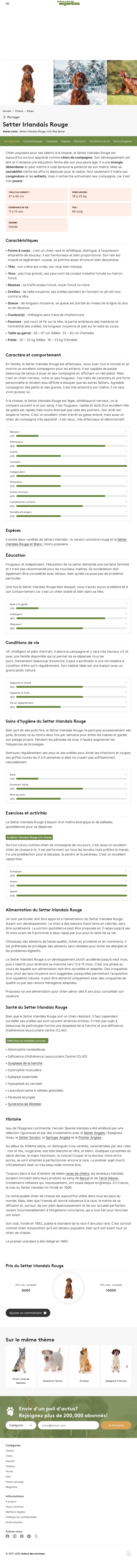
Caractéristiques (33, 141)
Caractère (52, 141)
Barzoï (84, 1178)
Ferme (9, 1471)
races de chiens (77, 1173)
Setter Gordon (29, 1137)
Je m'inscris (116, 1425)
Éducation (80, 141)
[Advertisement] (68, 33)
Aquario (10, 1460)
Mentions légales (15, 1511)
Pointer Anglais (89, 1137)
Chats (9, 1455)
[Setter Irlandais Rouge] (27, 82)
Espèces (65, 141)
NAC (8, 1476)
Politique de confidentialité (21, 1517)
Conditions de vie (99, 141)
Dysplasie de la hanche (25, 1063)
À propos (11, 1501)
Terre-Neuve (108, 1178)
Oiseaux (10, 1466)
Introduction (12, 141)
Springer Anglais (58, 1137)
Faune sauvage (15, 1481)
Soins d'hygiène (122, 141)
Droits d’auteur (14, 1522)
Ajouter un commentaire (25, 1313)
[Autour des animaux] (68, 2)
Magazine (11, 1486)
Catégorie (16, 1425)
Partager (13, 117)
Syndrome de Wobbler (24, 1104)
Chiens (10, 1450)
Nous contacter (15, 1506)
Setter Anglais (94, 1133)
